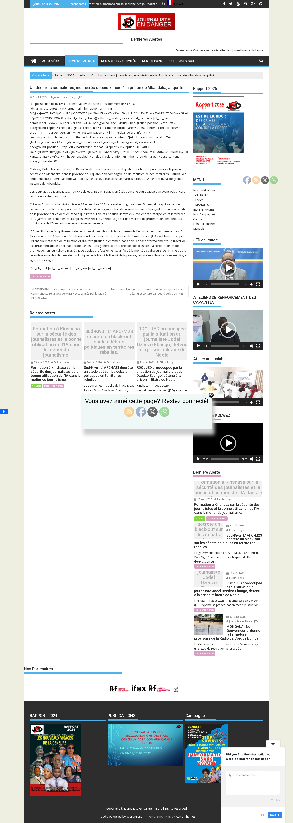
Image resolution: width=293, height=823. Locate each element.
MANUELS (202, 205)
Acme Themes (186, 816)
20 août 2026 (94, 362)
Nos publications (204, 190)
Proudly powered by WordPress (120, 816)
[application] (228, 268)
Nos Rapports (152, 61)
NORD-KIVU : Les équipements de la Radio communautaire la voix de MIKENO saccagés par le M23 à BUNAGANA (68, 293)
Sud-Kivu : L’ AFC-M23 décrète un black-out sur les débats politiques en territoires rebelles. (109, 342)
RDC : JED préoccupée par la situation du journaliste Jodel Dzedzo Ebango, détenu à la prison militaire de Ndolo (162, 342)
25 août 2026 (41, 362)
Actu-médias (51, 61)
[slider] (225, 284)
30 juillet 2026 (237, 616)
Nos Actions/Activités (118, 61)
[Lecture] (198, 284)
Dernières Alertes (81, 61)
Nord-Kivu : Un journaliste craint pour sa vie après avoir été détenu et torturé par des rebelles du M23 (149, 291)
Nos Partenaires (204, 224)
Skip (262, 814)
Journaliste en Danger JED (68, 97)
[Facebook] (4, 411)
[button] (228, 268)
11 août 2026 (146, 362)
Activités (36, 385)
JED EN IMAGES (203, 209)
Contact (198, 219)
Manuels (199, 228)
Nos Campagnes (204, 214)
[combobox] (175, 3)
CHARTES (201, 195)
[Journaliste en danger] (34, 60)
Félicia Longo (61, 362)
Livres (199, 200)
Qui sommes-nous (182, 61)
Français (178, 3)
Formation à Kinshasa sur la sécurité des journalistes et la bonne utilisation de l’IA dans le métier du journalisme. (56, 342)
